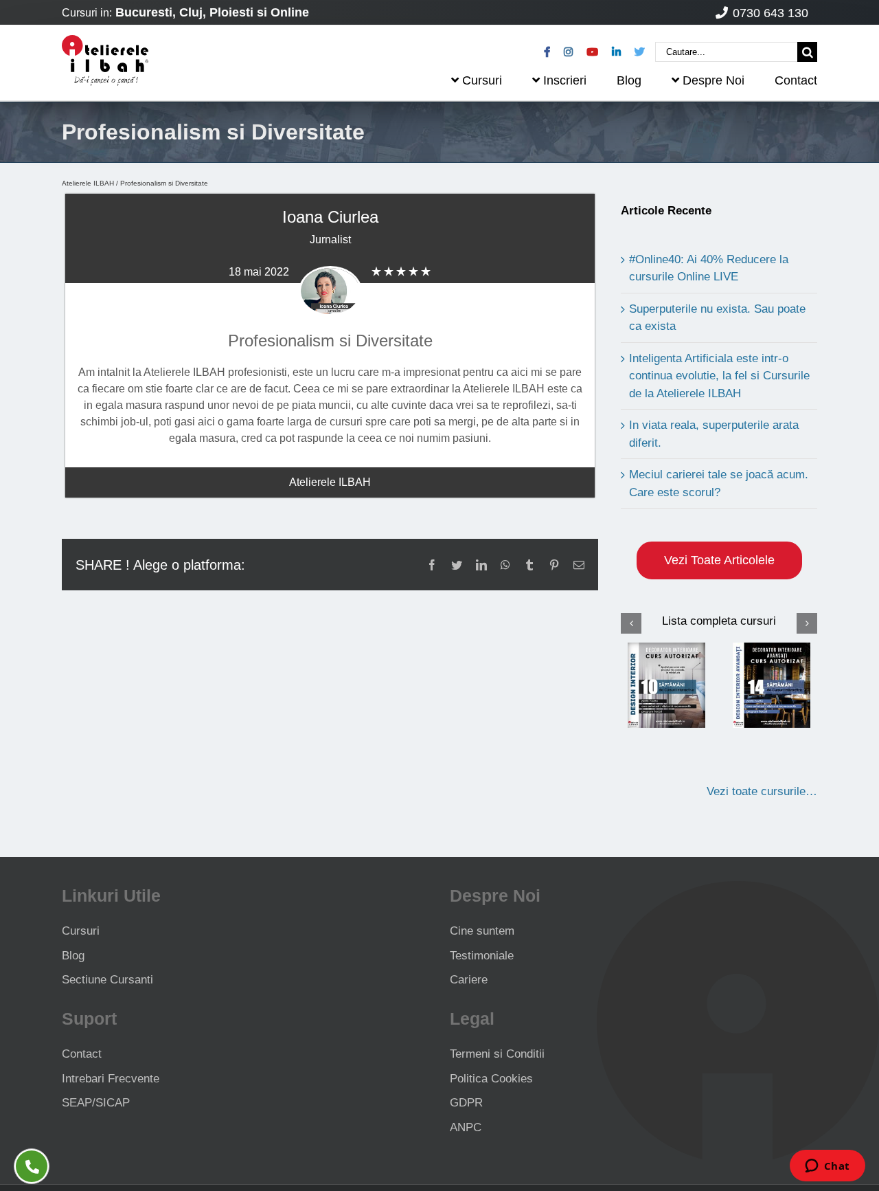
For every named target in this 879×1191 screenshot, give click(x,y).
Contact (82, 1053)
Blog (73, 955)
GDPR (466, 1102)
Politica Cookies (491, 1078)
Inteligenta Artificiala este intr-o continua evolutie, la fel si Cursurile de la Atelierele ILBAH (719, 376)
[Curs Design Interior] (667, 684)
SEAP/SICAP (96, 1102)
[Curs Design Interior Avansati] (772, 684)
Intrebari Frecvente (110, 1078)
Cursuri (81, 930)
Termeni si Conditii (497, 1053)
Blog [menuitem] (629, 80)
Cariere (469, 979)
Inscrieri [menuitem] (564, 80)
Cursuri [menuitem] (482, 80)
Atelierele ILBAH (88, 183)
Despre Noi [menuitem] (713, 80)
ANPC (465, 1127)
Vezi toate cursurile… (762, 791)
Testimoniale (482, 955)
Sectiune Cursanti (107, 979)
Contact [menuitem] (796, 80)
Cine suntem (482, 930)
